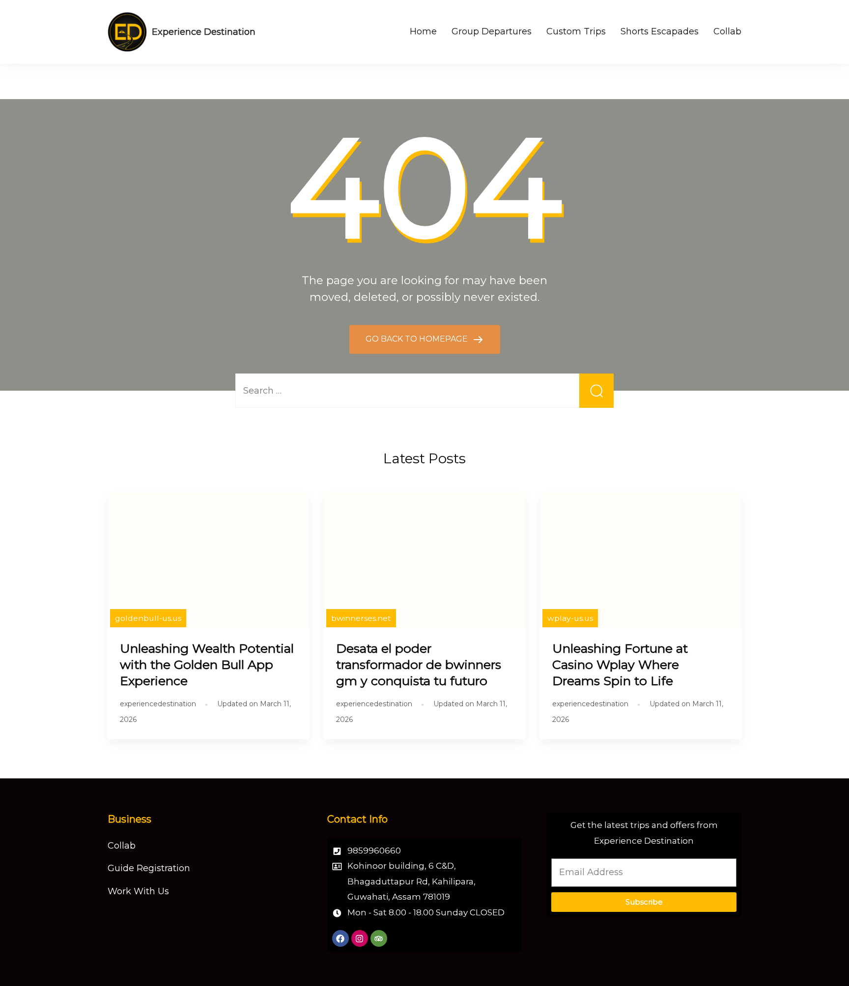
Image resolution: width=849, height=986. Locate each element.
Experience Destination (203, 32)
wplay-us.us (570, 618)
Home (423, 31)
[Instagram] (359, 938)
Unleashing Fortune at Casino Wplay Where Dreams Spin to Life (620, 664)
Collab (727, 31)
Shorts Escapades (660, 31)
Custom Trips (576, 31)
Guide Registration (149, 868)
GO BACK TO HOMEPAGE (418, 339)
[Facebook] (340, 938)
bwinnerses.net (361, 618)
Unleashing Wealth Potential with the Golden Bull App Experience (207, 664)
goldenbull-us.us (148, 618)
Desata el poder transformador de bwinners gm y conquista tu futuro (418, 664)
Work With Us (138, 891)
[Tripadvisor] (378, 938)
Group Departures (492, 31)
